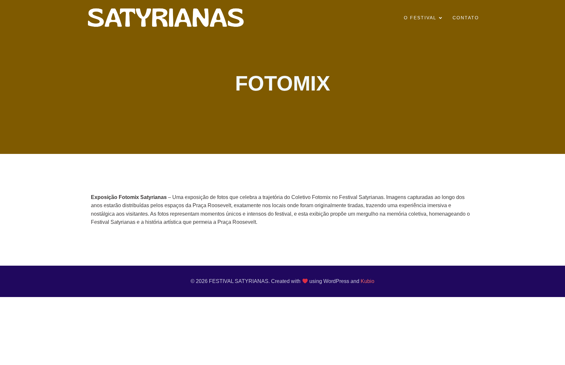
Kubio (367, 281)
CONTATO (466, 17)
